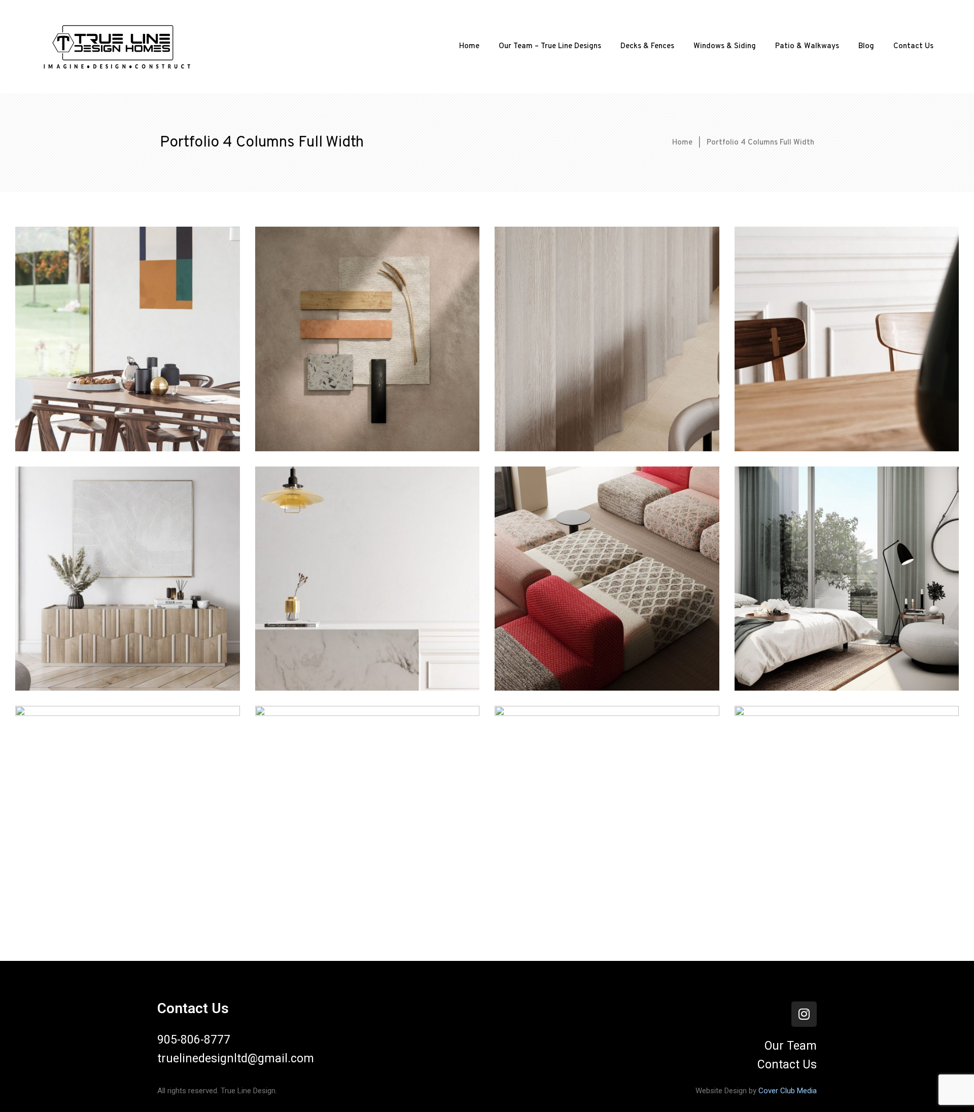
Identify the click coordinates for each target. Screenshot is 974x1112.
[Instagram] (804, 1014)
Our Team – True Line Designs (550, 46)
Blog (866, 46)
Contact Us (913, 46)
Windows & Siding (724, 46)
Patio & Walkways (807, 46)
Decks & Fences (647, 46)
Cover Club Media (787, 1090)
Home (469, 46)
